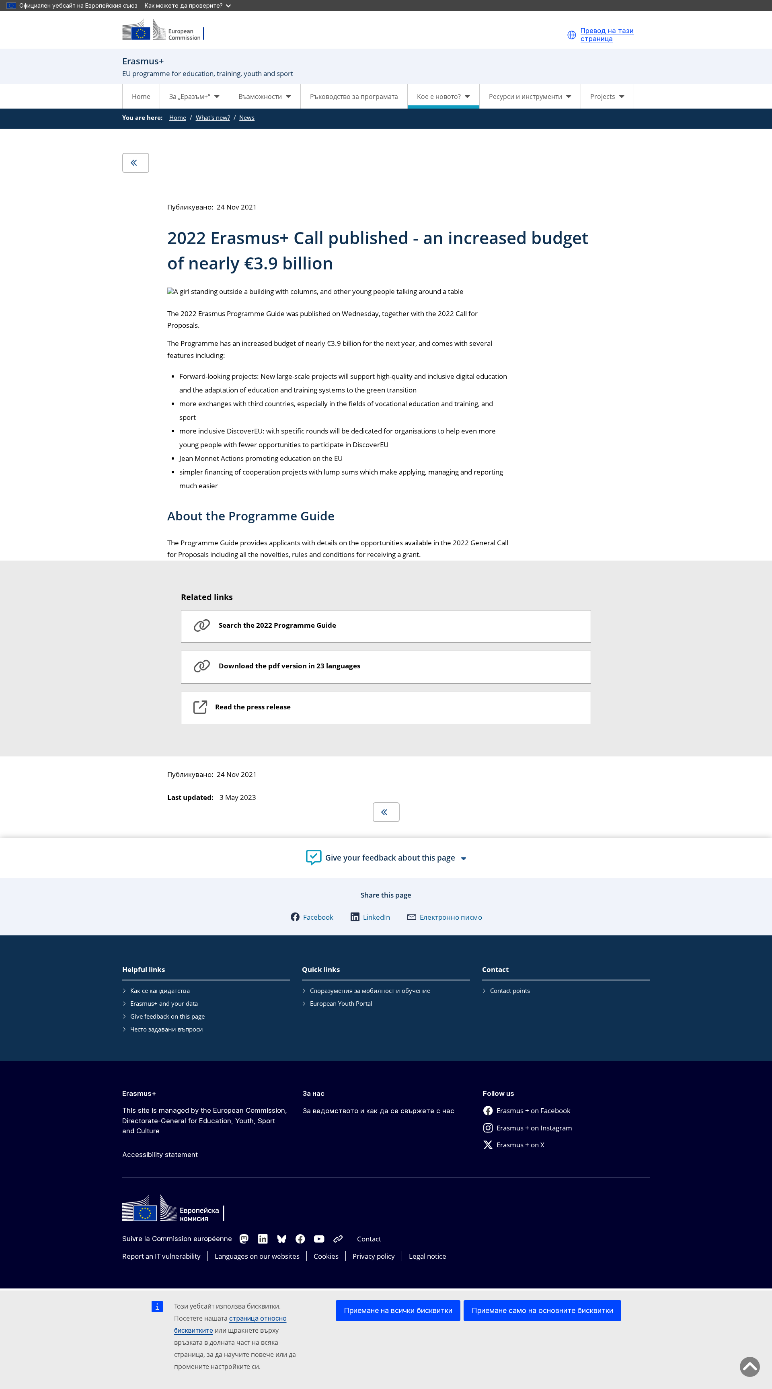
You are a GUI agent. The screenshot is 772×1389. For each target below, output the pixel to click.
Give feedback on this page (167, 1016)
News (247, 117)
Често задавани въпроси (166, 1029)
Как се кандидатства (160, 990)
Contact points (510, 990)
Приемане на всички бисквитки (398, 1310)
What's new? (213, 117)
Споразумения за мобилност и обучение (370, 990)
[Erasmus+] (168, 29)
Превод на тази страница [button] (607, 35)
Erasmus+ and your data (164, 1003)
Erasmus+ (139, 1093)
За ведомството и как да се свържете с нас (378, 1111)
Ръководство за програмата (354, 96)
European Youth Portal (341, 1003)
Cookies (326, 1256)
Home (141, 96)
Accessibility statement (160, 1155)
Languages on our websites (257, 1256)
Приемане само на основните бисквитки (542, 1310)
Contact (369, 1238)
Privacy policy (374, 1256)
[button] (572, 35)
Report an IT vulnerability (161, 1256)
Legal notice (427, 1256)
